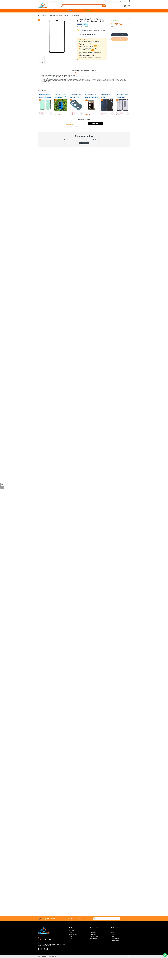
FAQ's (112, 936)
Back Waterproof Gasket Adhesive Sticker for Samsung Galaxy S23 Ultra (45, 96)
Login (112, 930)
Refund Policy (93, 934)
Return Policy (93, 932)
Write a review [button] (95, 123)
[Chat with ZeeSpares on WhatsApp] (165, 955)
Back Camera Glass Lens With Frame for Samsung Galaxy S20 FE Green (75, 96)
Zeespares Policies (115, 938)
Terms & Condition (94, 938)
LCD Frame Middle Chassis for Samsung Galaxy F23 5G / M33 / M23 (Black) (122, 96)
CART (112, 934)
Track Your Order (73, 934)
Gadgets (71, 938)
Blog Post (71, 936)
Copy (95, 46)
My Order (113, 932)
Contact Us (71, 930)
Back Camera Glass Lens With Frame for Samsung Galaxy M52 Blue (60, 96)
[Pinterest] (44, 949)
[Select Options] (51, 113)
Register (125, 1)
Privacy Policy (93, 930)
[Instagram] (47, 949)
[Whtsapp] (41, 949)
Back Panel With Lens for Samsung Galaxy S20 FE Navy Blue (106, 96)
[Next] (128, 90)
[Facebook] (38, 949)
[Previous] (129, 90)
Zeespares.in (44, 956)
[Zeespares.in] (42, 5)
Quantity (113, 28)
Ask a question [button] (95, 127)
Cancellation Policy (94, 936)
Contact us (84, 143)
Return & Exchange (115, 940)
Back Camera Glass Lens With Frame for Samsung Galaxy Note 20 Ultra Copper (91, 96)
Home (70, 932)
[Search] (104, 5)
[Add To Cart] (81, 113)
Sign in (121, 1)
